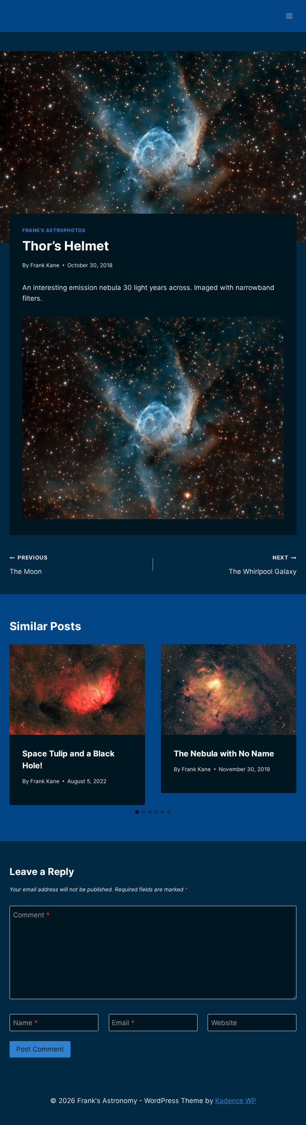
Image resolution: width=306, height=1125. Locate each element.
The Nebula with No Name (224, 753)
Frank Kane (44, 265)
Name (25, 1023)
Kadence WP (235, 1101)
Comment (31, 915)
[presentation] (77, 689)
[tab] (137, 812)
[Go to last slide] (23, 724)
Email (123, 1023)
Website (224, 1023)
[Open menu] (289, 16)
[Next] (283, 724)
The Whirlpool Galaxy (262, 564)
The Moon (29, 564)
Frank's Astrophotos (53, 230)
